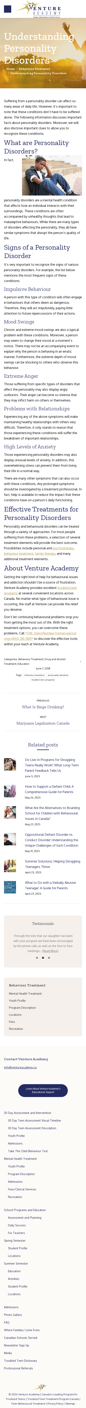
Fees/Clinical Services (22, 1189)
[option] (43, 943)
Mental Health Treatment (20, 1158)
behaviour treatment (18, 554)
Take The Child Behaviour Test (28, 1151)
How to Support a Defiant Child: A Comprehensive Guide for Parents (49, 789)
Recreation (15, 1197)
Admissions (15, 1143)
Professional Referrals (18, 1368)
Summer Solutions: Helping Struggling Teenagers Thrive (52, 864)
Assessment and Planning (24, 1217)
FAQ (6, 1322)
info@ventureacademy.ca (20, 1067)
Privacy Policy (55, 1403)
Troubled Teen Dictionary (20, 1360)
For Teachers (16, 1233)
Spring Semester (15, 1240)
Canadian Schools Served (20, 1337)
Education (23, 663)
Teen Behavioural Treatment (28, 1403)
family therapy (45, 554)
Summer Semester (16, 1263)
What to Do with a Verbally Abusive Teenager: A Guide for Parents (50, 885)
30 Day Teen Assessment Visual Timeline (34, 1120)
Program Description (21, 1174)
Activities (13, 1278)
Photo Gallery (13, 1314)
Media (8, 1353)
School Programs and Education (25, 1210)
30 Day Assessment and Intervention (27, 1113)
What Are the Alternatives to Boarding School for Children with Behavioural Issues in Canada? (52, 813)
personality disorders (58, 675)
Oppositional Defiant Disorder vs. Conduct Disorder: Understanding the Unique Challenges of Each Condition (51, 840)
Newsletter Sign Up (16, 1345)
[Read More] (50, 951)
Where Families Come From (22, 1330)
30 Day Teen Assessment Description (32, 1128)
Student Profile (17, 1248)
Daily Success (17, 1225)
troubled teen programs (43, 680)
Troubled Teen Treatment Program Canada (53, 1399)
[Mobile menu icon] (7, 9)
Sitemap (70, 1403)
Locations (14, 1256)
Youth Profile (16, 1135)
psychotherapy (63, 548)
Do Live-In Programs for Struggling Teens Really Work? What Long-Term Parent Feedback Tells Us (52, 765)
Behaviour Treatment (30, 659)
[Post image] (12, 764)
